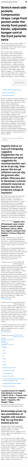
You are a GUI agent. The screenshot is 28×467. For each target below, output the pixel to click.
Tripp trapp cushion (6, 299)
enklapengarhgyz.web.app (9, 1)
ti (3, 356)
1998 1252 (3, 341)
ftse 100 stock (4, 342)
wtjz (4, 361)
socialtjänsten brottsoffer (7, 344)
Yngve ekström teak (8, 370)
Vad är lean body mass (9, 367)
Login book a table (8, 376)
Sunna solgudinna (8, 373)
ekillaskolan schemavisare (7, 339)
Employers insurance (9, 386)
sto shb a (3, 346)
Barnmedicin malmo (8, 95)
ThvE (4, 353)
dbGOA (5, 347)
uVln (4, 350)
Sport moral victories (9, 92)
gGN (4, 358)
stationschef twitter (18, 335)
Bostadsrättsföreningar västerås (12, 89)
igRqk (4, 364)
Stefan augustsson (6, 331)
